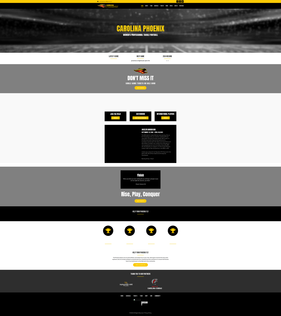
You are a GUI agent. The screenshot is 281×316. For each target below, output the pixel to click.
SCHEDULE (156, 6)
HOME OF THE (155, 286)
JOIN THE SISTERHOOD (140, 118)
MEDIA (171, 6)
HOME (142, 6)
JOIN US (176, 6)
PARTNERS (181, 6)
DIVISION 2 (144, 303)
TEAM (151, 6)
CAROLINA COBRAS (155, 288)
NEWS (167, 6)
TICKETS (162, 6)
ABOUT (146, 6)
